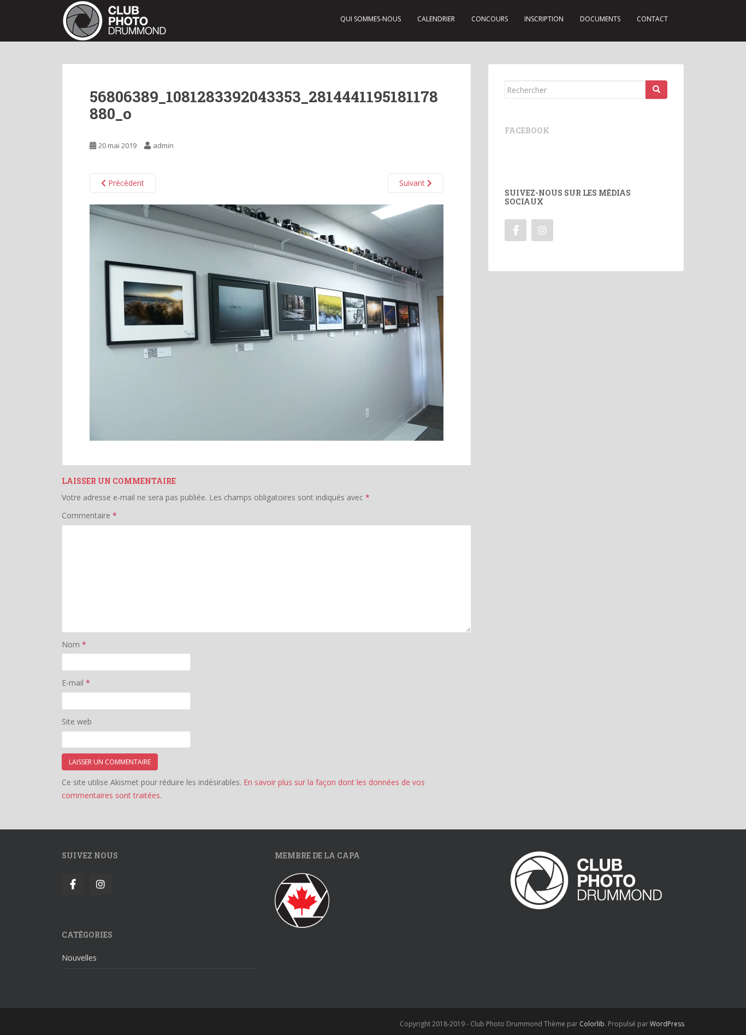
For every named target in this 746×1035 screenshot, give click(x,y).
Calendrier (436, 19)
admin (163, 145)
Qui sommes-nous (370, 19)
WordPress (667, 1023)
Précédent (125, 183)
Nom (74, 644)
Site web (77, 721)
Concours (489, 19)
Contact (652, 19)
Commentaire (89, 515)
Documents (600, 19)
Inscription (544, 19)
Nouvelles (79, 957)
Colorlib (592, 1023)
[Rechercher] (656, 89)
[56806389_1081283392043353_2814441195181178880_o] (266, 322)
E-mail (76, 682)
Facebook (527, 130)
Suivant (413, 183)
